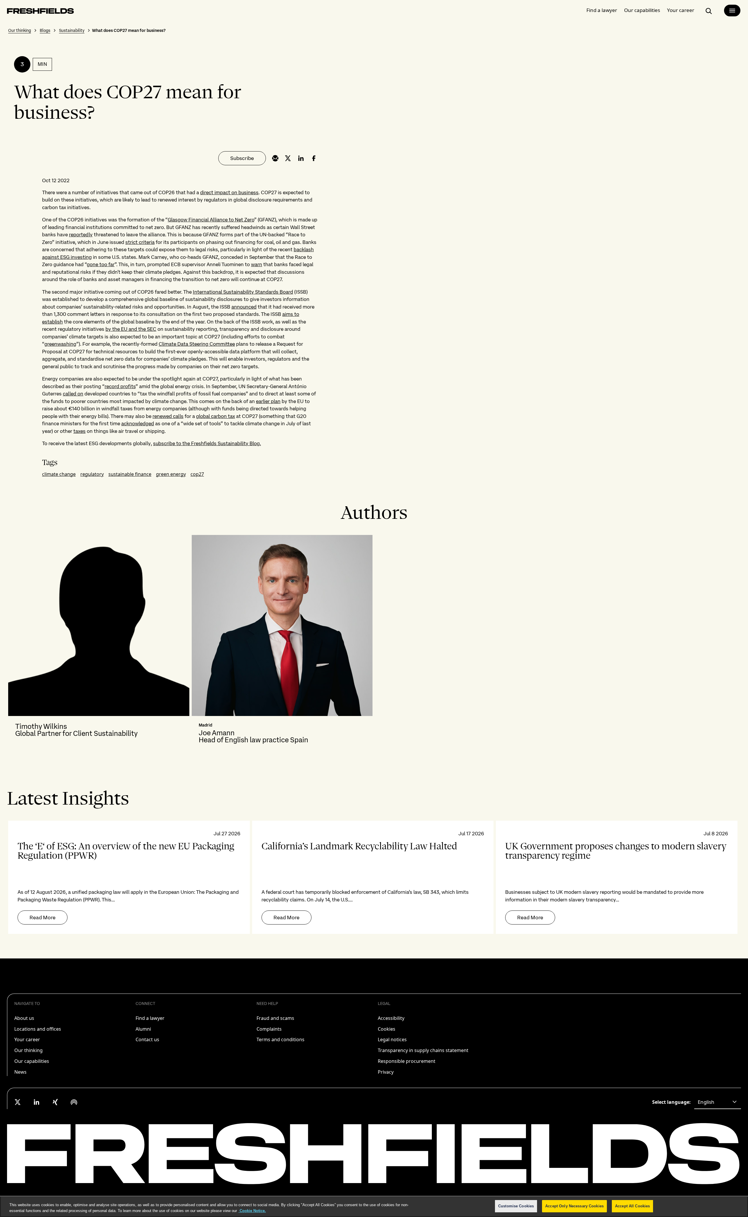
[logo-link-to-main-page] (40, 12)
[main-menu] (732, 10)
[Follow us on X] (17, 1102)
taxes (79, 431)
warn (256, 264)
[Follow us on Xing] (55, 1102)
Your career (680, 10)
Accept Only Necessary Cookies (574, 1206)
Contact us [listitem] (147, 1039)
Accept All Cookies (632, 1206)
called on (73, 394)
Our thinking (19, 30)
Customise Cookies (516, 1206)
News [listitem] (20, 1072)
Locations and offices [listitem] (37, 1029)
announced (244, 307)
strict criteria (140, 242)
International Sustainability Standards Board (243, 292)
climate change (59, 474)
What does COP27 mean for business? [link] (129, 30)
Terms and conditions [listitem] (280, 1039)
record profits (120, 386)
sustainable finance (129, 474)
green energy (171, 474)
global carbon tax (215, 416)
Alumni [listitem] (143, 1029)
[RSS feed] (73, 1102)
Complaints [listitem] (269, 1029)
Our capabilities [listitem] (31, 1061)
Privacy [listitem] (386, 1072)
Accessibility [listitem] (391, 1018)
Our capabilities (642, 10)
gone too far (101, 264)
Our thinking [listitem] (28, 1050)
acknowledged (137, 423)
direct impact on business (229, 192)
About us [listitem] (24, 1018)
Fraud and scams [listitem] (275, 1018)
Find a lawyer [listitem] (150, 1018)
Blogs (45, 30)
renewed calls (168, 416)
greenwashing (60, 344)
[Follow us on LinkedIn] (36, 1102)
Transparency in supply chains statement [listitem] (423, 1050)
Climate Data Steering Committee (197, 344)
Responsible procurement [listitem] (406, 1061)
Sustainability (71, 30)
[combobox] (717, 1102)
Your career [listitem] (27, 1039)
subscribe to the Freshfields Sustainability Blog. (207, 443)
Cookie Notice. (252, 1211)
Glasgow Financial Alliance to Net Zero (211, 220)
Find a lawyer (601, 10)
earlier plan (268, 401)
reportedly (81, 234)
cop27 (197, 474)
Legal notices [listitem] (392, 1039)
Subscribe (242, 158)
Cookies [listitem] (386, 1029)
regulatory (92, 474)
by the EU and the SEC (130, 329)
